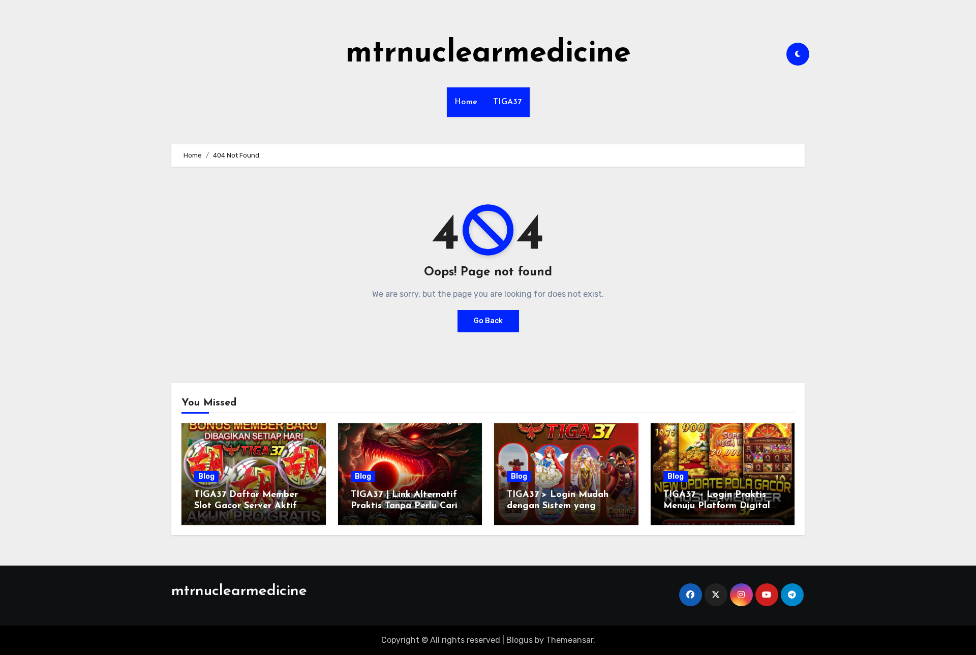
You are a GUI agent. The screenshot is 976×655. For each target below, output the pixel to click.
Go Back (488, 321)
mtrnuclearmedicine (488, 54)
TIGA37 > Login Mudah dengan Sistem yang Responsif (557, 505)
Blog (206, 476)
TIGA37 (507, 102)
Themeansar (569, 640)
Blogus (519, 640)
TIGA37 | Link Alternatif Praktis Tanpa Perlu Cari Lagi (404, 505)
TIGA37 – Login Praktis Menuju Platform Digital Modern (716, 505)
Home (466, 102)
